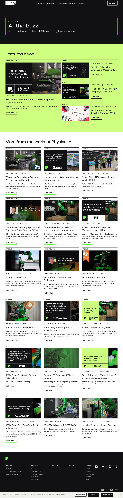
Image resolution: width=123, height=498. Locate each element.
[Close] (120, 495)
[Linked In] (96, 466)
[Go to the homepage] (6, 458)
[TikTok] (116, 466)
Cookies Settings (80, 494)
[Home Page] (10, 3)
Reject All (93, 494)
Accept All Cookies (107, 494)
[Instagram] (110, 466)
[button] (40, 3)
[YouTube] (103, 466)
